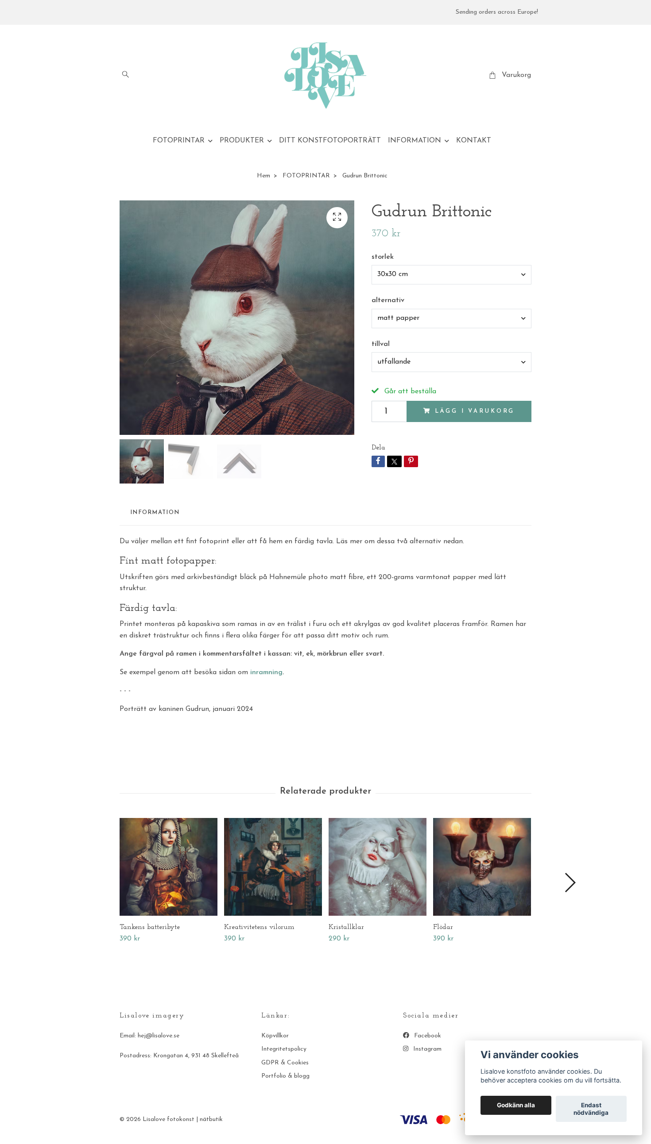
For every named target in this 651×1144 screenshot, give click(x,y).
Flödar (443, 927)
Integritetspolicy (283, 1049)
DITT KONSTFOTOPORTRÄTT (330, 140)
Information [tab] (154, 512)
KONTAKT (473, 140)
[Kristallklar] (377, 867)
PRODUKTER (242, 140)
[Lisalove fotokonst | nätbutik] (325, 75)
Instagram (426, 1049)
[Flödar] (482, 867)
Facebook (426, 1036)
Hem (263, 176)
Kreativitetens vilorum (259, 927)
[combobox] (451, 274)
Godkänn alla (516, 1105)
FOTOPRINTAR (179, 140)
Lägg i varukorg (475, 411)
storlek (383, 257)
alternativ (388, 300)
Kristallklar (346, 927)
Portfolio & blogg (285, 1076)
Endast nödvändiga (591, 1109)
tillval (381, 344)
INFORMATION (414, 140)
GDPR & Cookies (285, 1063)
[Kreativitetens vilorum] (273, 867)
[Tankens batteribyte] (168, 867)
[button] (570, 882)
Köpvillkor (275, 1036)
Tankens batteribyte (150, 927)
